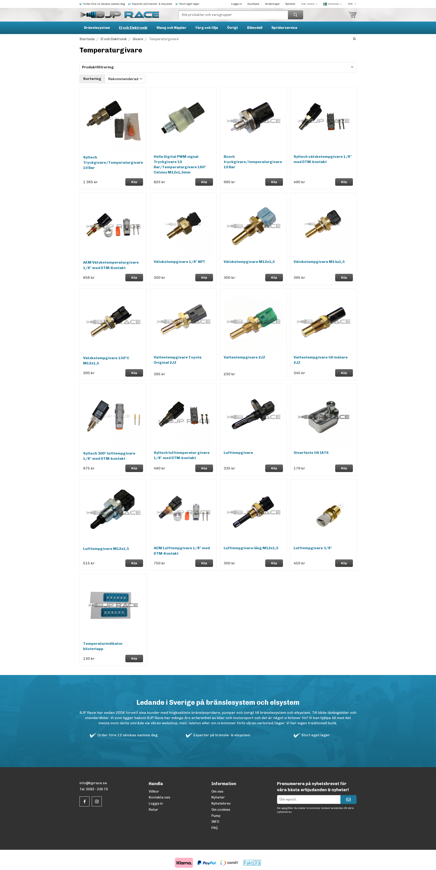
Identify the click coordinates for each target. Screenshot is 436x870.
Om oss (217, 791)
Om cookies (220, 810)
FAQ (214, 828)
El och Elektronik (133, 28)
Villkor (154, 791)
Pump (215, 816)
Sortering (92, 79)
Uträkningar (272, 3)
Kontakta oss (159, 797)
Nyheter (290, 3)
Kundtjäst (253, 3)
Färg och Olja (207, 28)
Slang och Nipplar (171, 28)
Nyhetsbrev (221, 803)
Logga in (236, 3)
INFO (215, 822)
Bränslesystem (97, 28)
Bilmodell (254, 28)
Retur (153, 810)
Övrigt (232, 28)
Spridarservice (284, 28)
